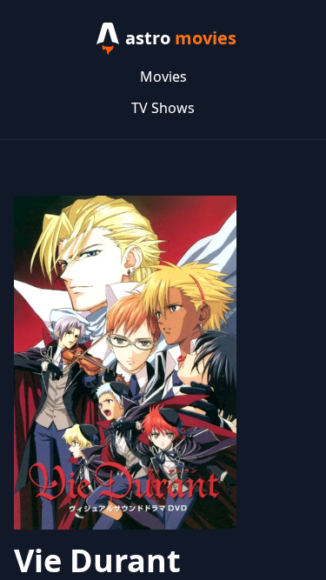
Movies (163, 76)
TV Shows (163, 107)
